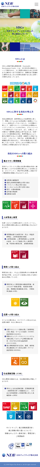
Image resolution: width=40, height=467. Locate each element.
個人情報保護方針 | (26, 428)
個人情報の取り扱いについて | (20, 430)
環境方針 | (31, 433)
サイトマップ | (12, 428)
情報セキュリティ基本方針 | (15, 433)
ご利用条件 (20, 436)
